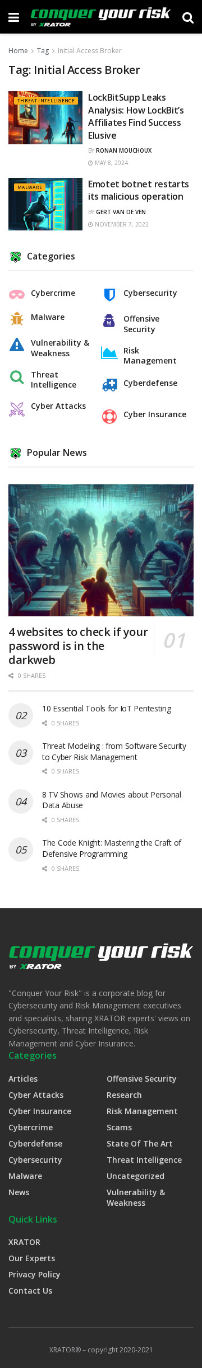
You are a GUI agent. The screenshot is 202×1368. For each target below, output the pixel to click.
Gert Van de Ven (121, 212)
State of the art (140, 1143)
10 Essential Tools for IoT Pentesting (106, 708)
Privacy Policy (34, 1274)
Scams (119, 1127)
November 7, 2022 (121, 224)
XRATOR (24, 1242)
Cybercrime (53, 293)
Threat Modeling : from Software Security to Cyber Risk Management (114, 751)
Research (124, 1094)
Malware (29, 187)
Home (18, 50)
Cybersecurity (150, 293)
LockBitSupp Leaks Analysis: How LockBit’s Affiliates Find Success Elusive (136, 116)
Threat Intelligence (46, 100)
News (18, 1192)
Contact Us (30, 1290)
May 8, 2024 (110, 163)
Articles (23, 1078)
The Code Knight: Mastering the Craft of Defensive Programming (111, 848)
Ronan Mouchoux (124, 150)
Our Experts (31, 1258)
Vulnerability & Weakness (60, 348)
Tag (43, 50)
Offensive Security (141, 324)
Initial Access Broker (90, 50)
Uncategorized (135, 1176)
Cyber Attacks (58, 406)
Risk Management (150, 356)
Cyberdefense (150, 383)
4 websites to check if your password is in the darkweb (78, 645)
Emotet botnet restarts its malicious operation (138, 190)
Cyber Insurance (154, 414)
